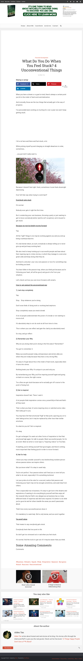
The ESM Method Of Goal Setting (46, 613)
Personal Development (41, 57)
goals (34, 562)
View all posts (7, 647)
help (39, 562)
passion (55, 562)
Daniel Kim (70, 616)
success (26, 564)
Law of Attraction (44, 599)
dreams (28, 562)
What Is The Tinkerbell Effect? (46, 603)
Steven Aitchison (19, 609)
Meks (16, 658)
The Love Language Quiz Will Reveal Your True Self (20, 616)
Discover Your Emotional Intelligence (72, 603)
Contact (23, 1)
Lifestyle (15, 601)
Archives (18, 1)
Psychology (69, 601)
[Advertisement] (41, 42)
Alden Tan (42, 75)
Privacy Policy (63, 658)
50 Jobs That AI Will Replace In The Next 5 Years (19, 606)
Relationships (21, 613)
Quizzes (75, 601)
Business (20, 562)
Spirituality (49, 601)
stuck (19, 564)
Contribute (13, 1)
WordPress (26, 658)
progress (63, 562)
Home (2, 1)
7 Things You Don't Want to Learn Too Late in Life (72, 613)
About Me (7, 1)
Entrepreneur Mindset (18, 599)
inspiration (47, 562)
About (76, 658)
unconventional (36, 564)
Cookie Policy (71, 658)
